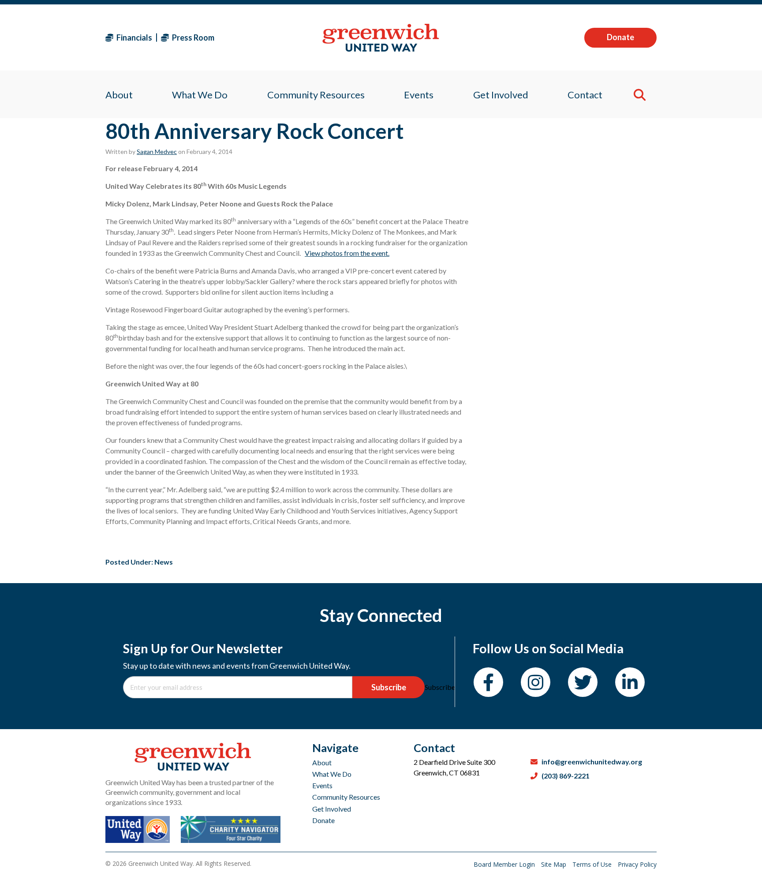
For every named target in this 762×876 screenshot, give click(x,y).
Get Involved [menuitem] (500, 95)
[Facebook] (488, 682)
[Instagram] (535, 682)
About (322, 762)
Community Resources (346, 797)
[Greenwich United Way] (380, 38)
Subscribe (388, 687)
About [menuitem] (119, 95)
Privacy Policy (637, 864)
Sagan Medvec (157, 151)
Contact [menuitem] (585, 95)
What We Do (331, 774)
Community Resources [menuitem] (316, 95)
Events (322, 785)
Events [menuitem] (418, 95)
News (163, 562)
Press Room (192, 37)
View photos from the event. (347, 253)
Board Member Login (505, 864)
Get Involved (331, 809)
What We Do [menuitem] (200, 95)
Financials (133, 37)
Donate (620, 37)
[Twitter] (583, 682)
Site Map (554, 864)
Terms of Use (592, 864)
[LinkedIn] (630, 682)
